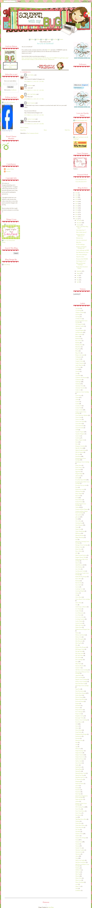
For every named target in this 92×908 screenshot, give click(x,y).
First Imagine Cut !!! (81, 261)
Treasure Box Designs (80, 837)
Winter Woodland (79, 882)
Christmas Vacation (80, 387)
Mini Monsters (79, 641)
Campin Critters (79, 361)
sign (76, 746)
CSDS (76, 429)
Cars (76, 373)
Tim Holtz (77, 831)
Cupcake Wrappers (80, 433)
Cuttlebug (77, 438)
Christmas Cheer (79, 385)
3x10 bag (77, 314)
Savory (77, 726)
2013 (76, 212)
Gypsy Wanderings (80, 531)
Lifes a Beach (78, 597)
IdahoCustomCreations (81, 555)
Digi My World (79, 448)
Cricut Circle (78, 419)
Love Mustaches (79, 613)
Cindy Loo (78, 390)
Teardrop (77, 821)
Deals (76, 442)
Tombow (77, 835)
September (79, 271)
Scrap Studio (78, 732)
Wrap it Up (78, 886)
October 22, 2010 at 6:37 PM (34, 99)
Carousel (77, 371)
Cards (76, 369)
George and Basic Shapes (81, 509)
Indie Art (77, 563)
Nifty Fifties (78, 663)
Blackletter (78, 346)
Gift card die (78, 515)
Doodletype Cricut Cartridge (82, 462)
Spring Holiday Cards (80, 773)
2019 (76, 199)
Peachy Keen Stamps (80, 693)
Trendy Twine (78, 841)
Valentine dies (78, 852)
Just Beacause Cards (80, 571)
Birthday (77, 342)
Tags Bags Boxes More (81, 819)
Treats (76, 839)
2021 (76, 195)
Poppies (77, 703)
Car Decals (78, 367)
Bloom (77, 351)
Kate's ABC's (78, 578)
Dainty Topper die (79, 440)
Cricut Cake (78, 417)
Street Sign (78, 793)
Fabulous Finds (79, 491)
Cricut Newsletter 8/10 (80, 181)
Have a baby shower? (81, 232)
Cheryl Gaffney (30, 75)
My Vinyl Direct (79, 655)
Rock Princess (78, 722)
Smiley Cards (78, 761)
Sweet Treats (78, 813)
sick (76, 744)
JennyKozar (29, 85)
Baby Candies (78, 334)
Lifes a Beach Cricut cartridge (82, 599)
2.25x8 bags (78, 310)
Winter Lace (78, 880)
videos (77, 856)
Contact (77, 401)
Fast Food (77, 495)
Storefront (77, 789)
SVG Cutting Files (79, 807)
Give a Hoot (78, 521)
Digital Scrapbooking (80, 450)
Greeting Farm (78, 523)
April (78, 282)
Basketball (78, 338)
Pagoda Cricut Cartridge (81, 679)
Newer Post (23, 130)
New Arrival (78, 657)
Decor (76, 444)
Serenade (77, 738)
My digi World (79, 651)
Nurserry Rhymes (79, 665)
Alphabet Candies (79, 326)
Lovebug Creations (80, 619)
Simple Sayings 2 (79, 750)
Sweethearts (78, 815)
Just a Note (78, 569)
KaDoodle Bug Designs (81, 576)
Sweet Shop (78, 809)
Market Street (78, 627)
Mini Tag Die (78, 643)
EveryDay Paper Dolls (80, 479)
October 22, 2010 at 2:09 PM (34, 90)
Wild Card (77, 872)
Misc (76, 645)
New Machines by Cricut (82, 252)
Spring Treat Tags (79, 775)
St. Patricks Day (79, 779)
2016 (76, 205)
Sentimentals (78, 736)
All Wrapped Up (79, 324)
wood (76, 884)
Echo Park (77, 469)
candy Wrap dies (79, 365)
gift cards (77, 517)
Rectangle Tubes (79, 717)
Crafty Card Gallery (31, 94)
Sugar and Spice (79, 799)
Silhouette (77, 748)
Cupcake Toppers (79, 431)
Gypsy (77, 527)
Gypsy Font (78, 529)
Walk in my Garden (80, 860)
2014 (76, 210)
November (79, 222)
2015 (76, 208)
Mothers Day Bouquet (80, 647)
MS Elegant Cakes (79, 649)
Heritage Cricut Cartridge (81, 545)
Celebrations (78, 379)
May (78, 279)
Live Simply (78, 608)
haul (76, 539)
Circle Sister (78, 395)
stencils (77, 785)
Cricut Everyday (79, 427)
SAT (76, 724)
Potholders (78, 705)
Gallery (77, 507)
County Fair (78, 407)
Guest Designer (79, 525)
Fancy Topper (78, 493)
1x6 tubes (77, 308)
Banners (77, 336)
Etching (77, 477)
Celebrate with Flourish (81, 377)
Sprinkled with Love (80, 777)
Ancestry (77, 328)
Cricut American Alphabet (81, 415)
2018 (76, 201)
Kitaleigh (77, 580)
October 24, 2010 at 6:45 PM (34, 115)
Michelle (8, 171)
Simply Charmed (79, 754)
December (79, 220)
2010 (76, 218)
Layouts (77, 587)
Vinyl (76, 858)
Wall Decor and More (80, 862)
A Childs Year (78, 318)
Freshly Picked (79, 501)
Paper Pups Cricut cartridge (82, 685)
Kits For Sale (78, 582)
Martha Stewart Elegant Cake (82, 629)
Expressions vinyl (79, 489)
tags (76, 817)
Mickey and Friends (80, 635)
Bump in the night (79, 355)
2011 (76, 216)
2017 (76, 203)
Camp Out (77, 359)
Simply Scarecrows (80, 756)
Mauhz (77, 633)
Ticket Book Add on (80, 825)
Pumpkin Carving (79, 715)
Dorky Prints (78, 465)
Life (76, 595)
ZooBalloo (78, 890)
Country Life (78, 405)
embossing (78, 475)
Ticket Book (78, 823)
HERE (48, 50)
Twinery (77, 846)
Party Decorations (79, 691)
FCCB (77, 497)
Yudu (76, 888)
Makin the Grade (79, 625)
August (78, 273)
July (78, 275)
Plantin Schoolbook (80, 699)
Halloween (78, 533)
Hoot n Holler (78, 551)
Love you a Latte (79, 617)
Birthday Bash (78, 344)
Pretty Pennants (79, 709)
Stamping (77, 781)
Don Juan (77, 454)
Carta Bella (78, 375)
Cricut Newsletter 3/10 (80, 179)
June (78, 277)
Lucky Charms (79, 621)
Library (77, 593)
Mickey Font (78, 637)
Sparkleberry (78, 767)
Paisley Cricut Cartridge (81, 681)
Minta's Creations (31, 103)
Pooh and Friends (79, 701)
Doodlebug (78, 456)
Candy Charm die (79, 363)
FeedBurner (13, 90)
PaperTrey (77, 689)
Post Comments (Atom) (32, 133)
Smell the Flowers (79, 759)
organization (78, 675)
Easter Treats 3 (79, 467)
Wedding (77, 868)
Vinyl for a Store (80, 256)
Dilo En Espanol (79, 452)
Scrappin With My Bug (7, 104)
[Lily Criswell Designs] (10, 224)
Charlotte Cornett (31, 119)
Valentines (78, 854)
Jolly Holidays (79, 567)
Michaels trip (79, 238)
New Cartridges (79, 659)
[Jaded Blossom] (81, 58)
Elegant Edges (78, 473)
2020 (76, 197)
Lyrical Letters (78, 623)
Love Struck (78, 615)
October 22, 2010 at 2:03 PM (34, 81)
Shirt (76, 742)
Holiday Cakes (79, 547)
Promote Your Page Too (7, 130)
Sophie (77, 765)
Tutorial (77, 844)
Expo (76, 487)
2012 (76, 214)
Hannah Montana (79, 535)
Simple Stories (78, 752)
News (76, 661)
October (79, 224)
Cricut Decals (78, 423)
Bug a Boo (78, 353)
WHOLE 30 (78, 870)
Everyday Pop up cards (81, 485)
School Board (78, 730)
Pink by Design (79, 697)
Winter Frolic (78, 878)
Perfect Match (78, 695)
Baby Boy (78, 242)
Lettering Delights (79, 591)
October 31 (78, 667)
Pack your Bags (79, 677)
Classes (77, 397)
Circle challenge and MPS (82, 250)
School (77, 728)
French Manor (78, 499)
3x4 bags (77, 316)
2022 (76, 193)
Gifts (76, 519)
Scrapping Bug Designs (81, 734)
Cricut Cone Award (80, 421)
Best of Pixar (78, 340)
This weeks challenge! (81, 254)
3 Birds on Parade (79, 312)
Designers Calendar (80, 446)
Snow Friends (78, 763)
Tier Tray (77, 829)
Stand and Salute (79, 783)
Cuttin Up (77, 436)
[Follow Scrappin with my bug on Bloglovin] (81, 85)
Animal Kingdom (79, 330)
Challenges (78, 381)
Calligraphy (78, 357)
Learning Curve (79, 589)
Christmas (77, 383)
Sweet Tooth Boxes (80, 811)
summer (77, 801)
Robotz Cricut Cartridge (81, 720)
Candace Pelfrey (10, 169)
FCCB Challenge (80, 244)
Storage (77, 787)
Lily (76, 604)
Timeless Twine (79, 833)
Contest (77, 403)
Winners (77, 876)
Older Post (67, 130)
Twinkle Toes (78, 848)
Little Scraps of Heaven (81, 606)
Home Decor (78, 549)
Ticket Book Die (79, 827)
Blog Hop (77, 348)
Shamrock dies (79, 740)
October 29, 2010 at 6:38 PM (34, 123)
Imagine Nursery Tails (80, 557)
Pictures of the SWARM (82, 259)
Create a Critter (79, 409)
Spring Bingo (78, 769)
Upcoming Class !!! (81, 230)
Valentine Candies (79, 850)
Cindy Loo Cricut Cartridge (82, 392)
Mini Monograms (79, 639)
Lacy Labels (78, 584)
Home (45, 130)
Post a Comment (24, 127)
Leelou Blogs (51, 907)
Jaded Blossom (79, 565)
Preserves (77, 707)
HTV (76, 553)
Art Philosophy (79, 332)
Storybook (78, 791)
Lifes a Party (78, 602)
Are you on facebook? (45, 43)
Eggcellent (78, 471)
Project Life (78, 713)
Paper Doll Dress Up (80, 683)
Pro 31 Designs (79, 711)
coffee (76, 399)
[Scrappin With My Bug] (7, 129)
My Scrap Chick (79, 653)
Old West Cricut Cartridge (81, 669)
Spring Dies (78, 771)
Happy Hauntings (79, 537)
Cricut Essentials (79, 425)
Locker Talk (78, 611)
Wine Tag (77, 874)
